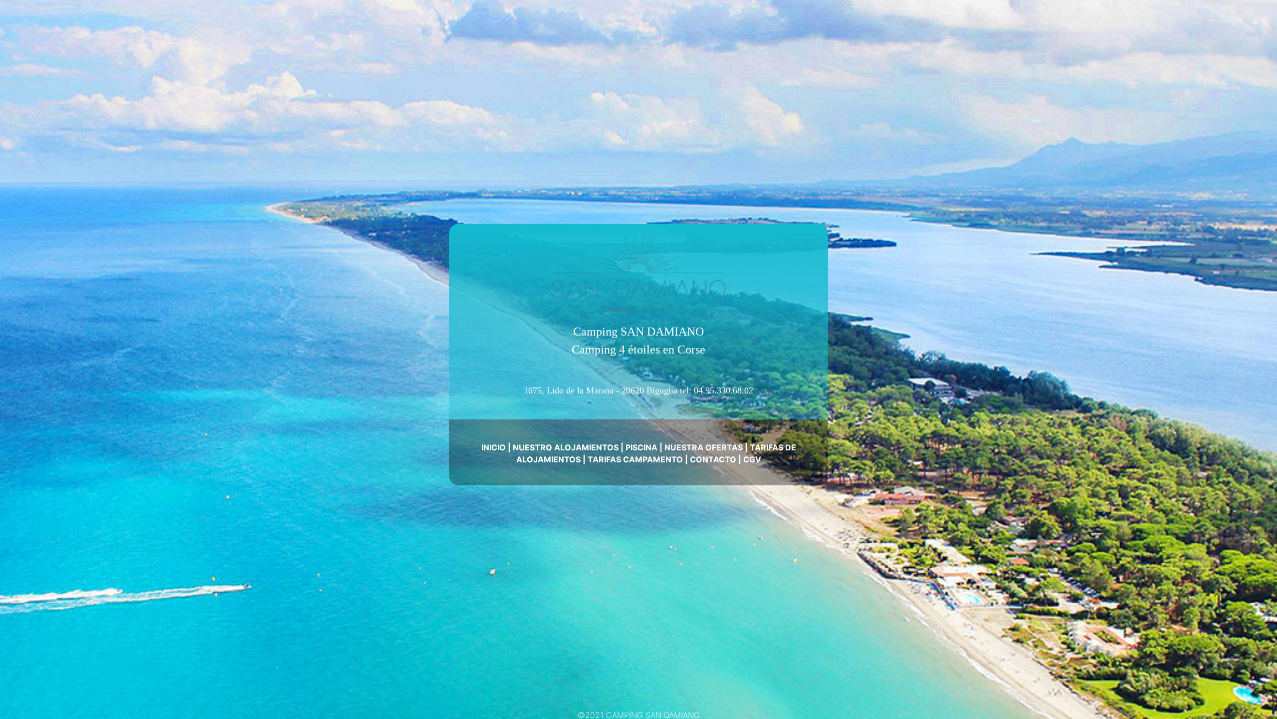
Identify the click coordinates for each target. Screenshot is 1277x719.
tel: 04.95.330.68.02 (716, 390)
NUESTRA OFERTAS (703, 447)
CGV (752, 459)
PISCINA (641, 447)
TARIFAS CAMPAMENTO (635, 459)
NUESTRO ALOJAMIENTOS (566, 447)
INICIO (493, 447)
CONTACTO (713, 459)
